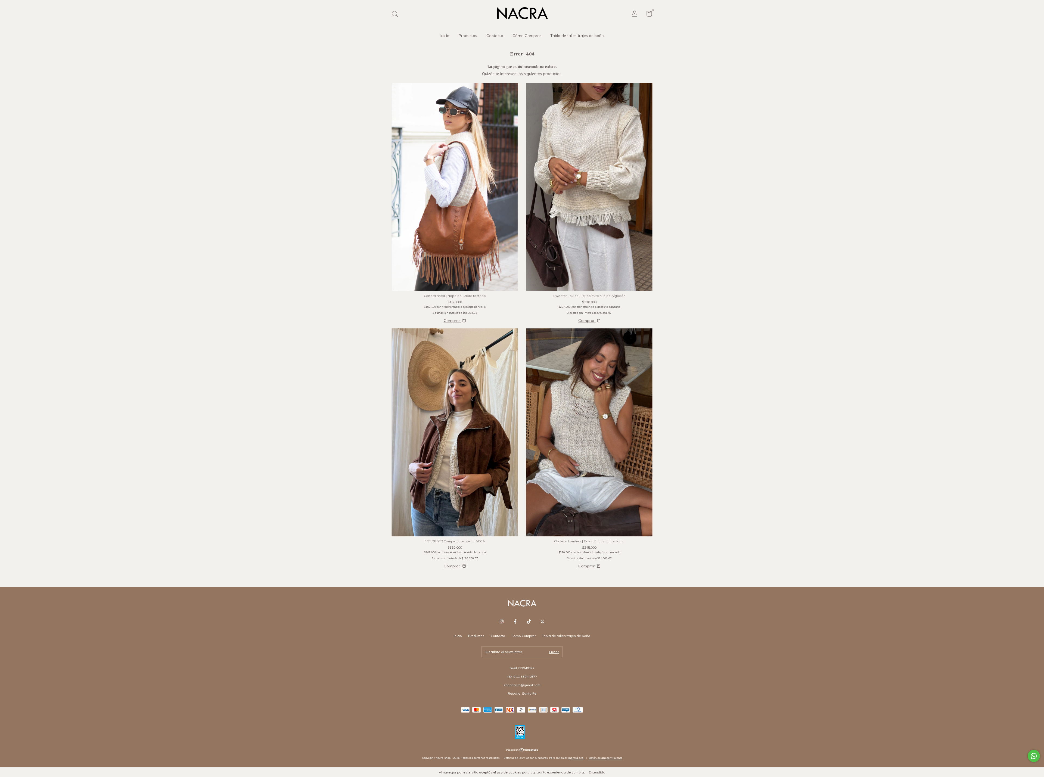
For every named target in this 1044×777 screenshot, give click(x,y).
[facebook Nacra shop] (515, 621)
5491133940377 (522, 668)
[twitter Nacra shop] (542, 621)
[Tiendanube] (522, 750)
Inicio (444, 35)
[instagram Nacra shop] (501, 621)
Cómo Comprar (526, 35)
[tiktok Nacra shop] (529, 621)
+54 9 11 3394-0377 (522, 677)
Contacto (494, 35)
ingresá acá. (576, 758)
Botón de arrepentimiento (605, 758)
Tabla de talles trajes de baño (577, 35)
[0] (647, 15)
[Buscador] (396, 14)
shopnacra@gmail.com (522, 685)
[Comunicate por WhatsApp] (1034, 756)
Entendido (597, 772)
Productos (468, 35)
